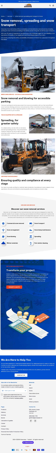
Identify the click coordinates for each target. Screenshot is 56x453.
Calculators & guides (7, 420)
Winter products (33, 402)
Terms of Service (6, 434)
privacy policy (19, 398)
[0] (53, 5)
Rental (3, 418)
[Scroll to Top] (53, 445)
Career (3, 423)
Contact (3, 426)
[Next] (51, 1)
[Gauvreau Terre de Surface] (28, 5)
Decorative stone (34, 393)
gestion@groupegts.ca (35, 418)
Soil (30, 385)
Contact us (21, 375)
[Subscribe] (25, 390)
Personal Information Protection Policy (12, 432)
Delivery (3, 412)
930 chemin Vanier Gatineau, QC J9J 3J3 (34, 411)
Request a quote (14, 287)
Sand (30, 399)
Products (3, 409)
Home (3, 16)
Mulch (31, 388)
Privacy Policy (5, 429)
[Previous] (5, 1)
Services (9, 16)
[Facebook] (31, 421)
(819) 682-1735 (33, 416)
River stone (32, 396)
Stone (30, 391)
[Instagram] (35, 421)
